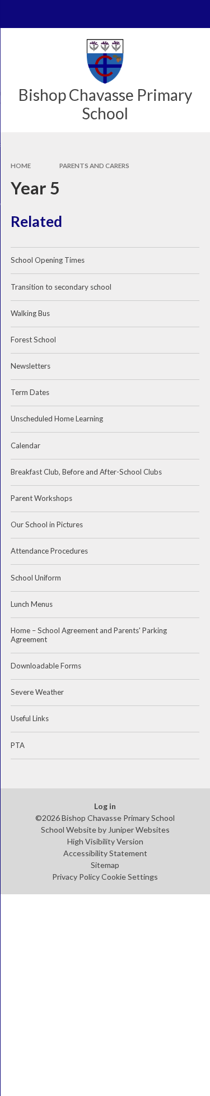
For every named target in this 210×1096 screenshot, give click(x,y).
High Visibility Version (105, 841)
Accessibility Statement (105, 853)
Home (21, 165)
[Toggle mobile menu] (14, 14)
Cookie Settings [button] (129, 876)
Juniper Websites (139, 829)
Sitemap (105, 865)
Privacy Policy (76, 876)
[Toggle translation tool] (169, 14)
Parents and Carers (94, 165)
